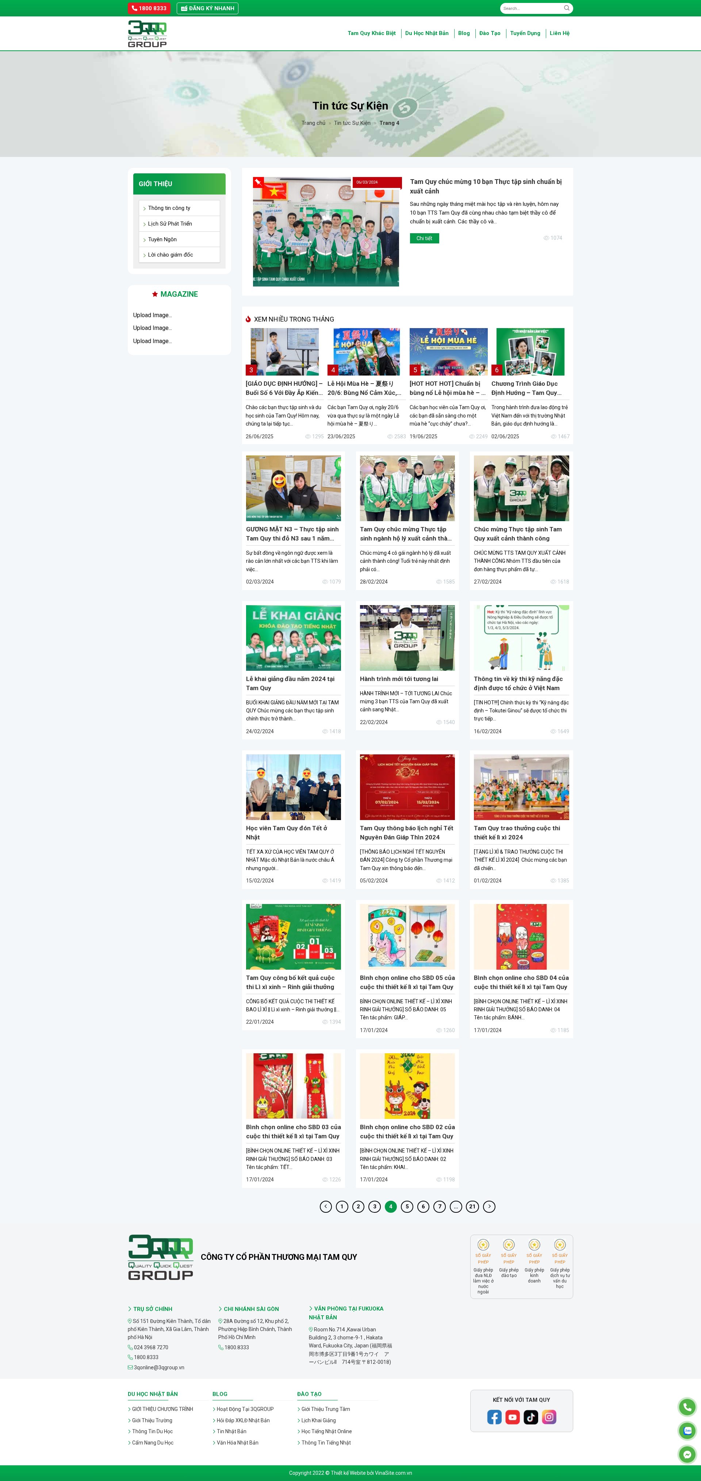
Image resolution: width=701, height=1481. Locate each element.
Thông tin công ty (169, 208)
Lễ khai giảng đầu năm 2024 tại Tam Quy (290, 683)
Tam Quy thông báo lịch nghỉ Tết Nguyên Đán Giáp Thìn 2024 (406, 832)
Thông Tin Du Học (152, 1431)
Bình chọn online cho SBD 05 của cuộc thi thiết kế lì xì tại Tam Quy (407, 982)
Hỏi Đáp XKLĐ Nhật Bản (243, 1420)
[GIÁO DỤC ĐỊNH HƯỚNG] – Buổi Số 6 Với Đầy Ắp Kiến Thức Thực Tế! (284, 388)
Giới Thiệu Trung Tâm (326, 1409)
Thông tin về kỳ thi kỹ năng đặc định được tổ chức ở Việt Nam (518, 683)
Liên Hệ (560, 33)
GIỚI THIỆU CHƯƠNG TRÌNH (162, 1409)
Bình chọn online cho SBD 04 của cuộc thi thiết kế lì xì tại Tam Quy (521, 982)
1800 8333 (151, 8)
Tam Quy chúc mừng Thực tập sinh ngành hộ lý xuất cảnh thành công (407, 534)
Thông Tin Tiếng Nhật (326, 1443)
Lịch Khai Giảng (319, 1420)
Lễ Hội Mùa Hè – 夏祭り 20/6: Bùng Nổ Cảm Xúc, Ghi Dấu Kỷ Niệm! (362, 388)
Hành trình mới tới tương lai (399, 678)
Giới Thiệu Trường (152, 1420)
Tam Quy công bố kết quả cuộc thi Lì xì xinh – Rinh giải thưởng (290, 982)
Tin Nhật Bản (231, 1431)
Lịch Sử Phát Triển (170, 223)
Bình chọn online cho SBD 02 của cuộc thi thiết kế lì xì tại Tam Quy (407, 1131)
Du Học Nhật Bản (427, 33)
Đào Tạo (490, 33)
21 (472, 1206)
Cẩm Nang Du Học (152, 1443)
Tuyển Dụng (525, 33)
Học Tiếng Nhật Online (327, 1431)
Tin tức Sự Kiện (352, 123)
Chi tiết (424, 238)
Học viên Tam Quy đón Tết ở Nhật (286, 832)
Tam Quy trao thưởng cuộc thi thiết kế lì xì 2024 (517, 832)
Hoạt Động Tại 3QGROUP (245, 1409)
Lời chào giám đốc (170, 254)
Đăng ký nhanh (211, 8)
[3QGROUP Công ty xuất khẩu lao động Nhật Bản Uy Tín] (164, 33)
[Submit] (566, 8)
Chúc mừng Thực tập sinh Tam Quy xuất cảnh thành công (518, 534)
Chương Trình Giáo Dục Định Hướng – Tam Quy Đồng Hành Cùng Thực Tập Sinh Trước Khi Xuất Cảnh (529, 388)
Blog (464, 33)
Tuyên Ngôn (162, 239)
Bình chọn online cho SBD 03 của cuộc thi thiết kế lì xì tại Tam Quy (293, 1131)
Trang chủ (313, 123)
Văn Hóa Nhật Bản (237, 1443)
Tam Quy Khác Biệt (372, 33)
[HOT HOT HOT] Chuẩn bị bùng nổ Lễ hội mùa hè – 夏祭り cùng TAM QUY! (448, 388)
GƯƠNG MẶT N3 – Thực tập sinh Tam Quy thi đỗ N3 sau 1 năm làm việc (292, 534)
